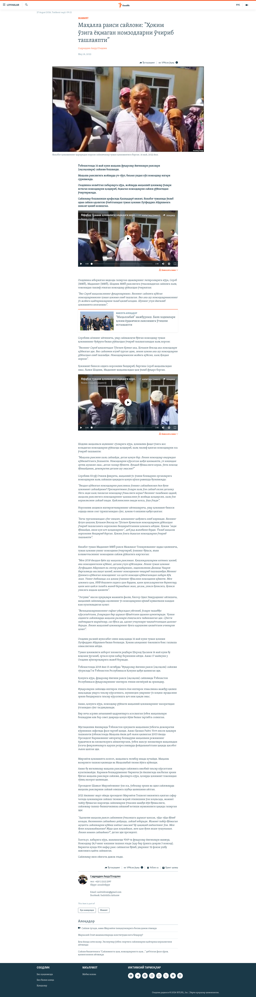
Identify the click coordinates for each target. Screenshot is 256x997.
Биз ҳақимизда (45, 974)
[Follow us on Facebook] (145, 976)
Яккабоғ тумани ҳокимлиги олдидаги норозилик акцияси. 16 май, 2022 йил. (128, 215)
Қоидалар (42, 986)
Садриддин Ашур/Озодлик (92, 48)
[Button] (147, 63)
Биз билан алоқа (45, 980)
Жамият (83, 18)
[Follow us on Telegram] (138, 976)
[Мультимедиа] (246, 5)
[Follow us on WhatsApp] (159, 976)
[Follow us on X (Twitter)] (166, 976)
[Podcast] (180, 976)
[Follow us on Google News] (173, 976)
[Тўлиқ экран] (175, 264)
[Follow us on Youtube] (131, 976)
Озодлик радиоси (97, 219)
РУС (238, 5)
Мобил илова (89, 974)
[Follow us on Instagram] (152, 976)
